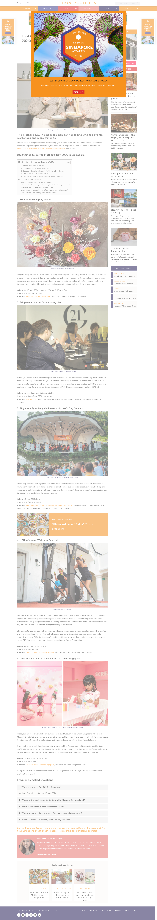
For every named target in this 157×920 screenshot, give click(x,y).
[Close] (124, 12)
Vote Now (78, 92)
